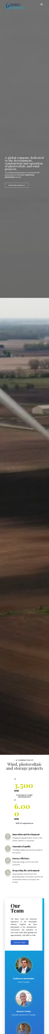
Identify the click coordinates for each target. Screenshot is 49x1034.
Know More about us (16, 185)
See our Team (19, 942)
